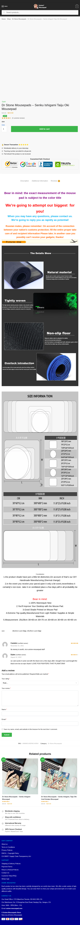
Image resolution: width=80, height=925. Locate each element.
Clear (3, 125)
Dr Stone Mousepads (19, 19)
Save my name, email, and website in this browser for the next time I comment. (30, 729)
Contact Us (5, 873)
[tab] (24, 179)
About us (5, 844)
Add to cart (44, 129)
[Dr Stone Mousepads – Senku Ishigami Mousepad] (20, 776)
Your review (6, 688)
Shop (9, 19)
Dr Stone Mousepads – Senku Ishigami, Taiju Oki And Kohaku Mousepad (59, 798)
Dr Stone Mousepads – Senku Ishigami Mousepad (16, 798)
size (3, 121)
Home (4, 19)
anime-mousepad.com (14, 908)
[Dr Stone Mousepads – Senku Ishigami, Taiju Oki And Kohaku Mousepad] (59, 776)
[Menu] (3, 6)
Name (4, 709)
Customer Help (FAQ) (9, 876)
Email (4, 719)
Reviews (54, 181)
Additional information (40, 181)
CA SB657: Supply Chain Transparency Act (16, 856)
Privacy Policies (7, 850)
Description (24, 181)
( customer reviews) (18, 118)
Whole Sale (5, 879)
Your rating (6, 679)
